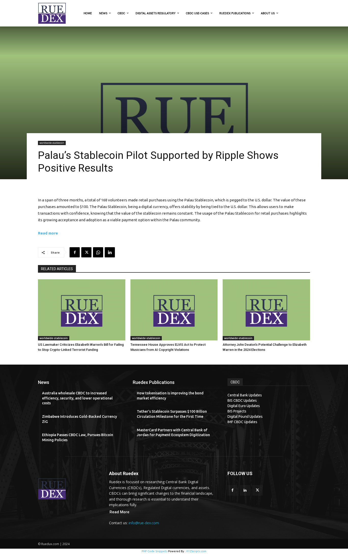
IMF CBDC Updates (242, 422)
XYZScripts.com (196, 551)
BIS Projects (236, 411)
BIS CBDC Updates (242, 400)
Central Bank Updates (244, 395)
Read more (48, 233)
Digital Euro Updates (243, 406)
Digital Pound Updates (245, 416)
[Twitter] (86, 252)
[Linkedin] (110, 252)
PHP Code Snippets (154, 551)
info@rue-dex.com (144, 522)
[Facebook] (75, 252)
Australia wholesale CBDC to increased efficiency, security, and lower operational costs (77, 398)
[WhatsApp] (98, 252)
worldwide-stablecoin (51, 143)
